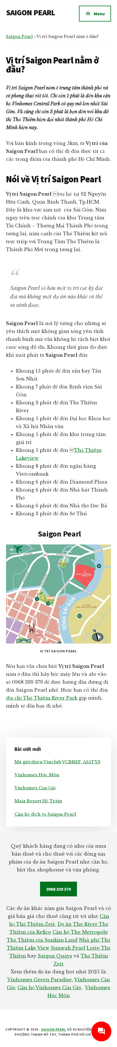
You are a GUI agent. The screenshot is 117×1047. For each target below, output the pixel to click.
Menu (99, 13)
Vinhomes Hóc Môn (36, 774)
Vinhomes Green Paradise (39, 979)
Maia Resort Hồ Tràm (38, 801)
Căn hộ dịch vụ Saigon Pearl (45, 814)
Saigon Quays (55, 956)
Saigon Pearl (19, 36)
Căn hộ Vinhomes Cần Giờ (49, 987)
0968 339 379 (58, 889)
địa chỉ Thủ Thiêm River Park (41, 698)
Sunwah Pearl (68, 948)
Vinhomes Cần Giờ (35, 787)
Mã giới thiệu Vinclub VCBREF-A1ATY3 (57, 761)
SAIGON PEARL (30, 12)
